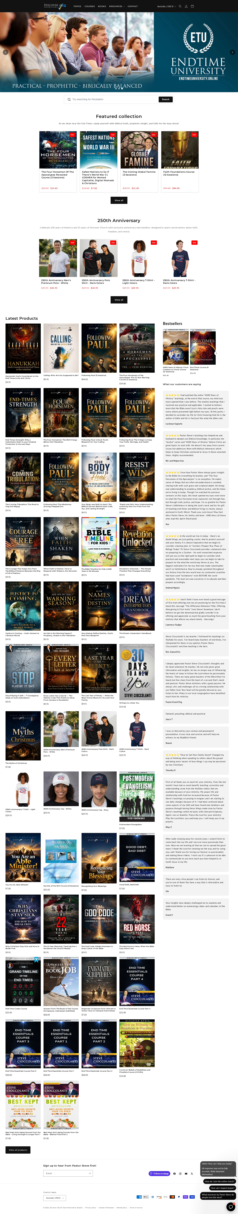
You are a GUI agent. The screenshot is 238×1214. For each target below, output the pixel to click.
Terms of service (136, 1207)
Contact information (106, 1207)
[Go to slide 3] (119, 88)
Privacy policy (90, 1207)
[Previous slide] (5, 52)
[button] (117, 6)
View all (119, 200)
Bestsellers (172, 323)
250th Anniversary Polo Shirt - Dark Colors (96, 281)
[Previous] (162, 353)
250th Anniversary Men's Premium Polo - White (56, 281)
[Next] (216, 353)
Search (165, 99)
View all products (18, 1150)
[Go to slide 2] (116, 88)
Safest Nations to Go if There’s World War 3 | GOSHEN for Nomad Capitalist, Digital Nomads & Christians (98, 178)
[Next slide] (232, 52)
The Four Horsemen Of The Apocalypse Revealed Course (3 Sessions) (57, 175)
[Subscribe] (90, 1173)
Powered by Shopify (75, 1207)
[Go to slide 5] (122, 88)
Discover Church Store (58, 1207)
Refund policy (122, 1207)
